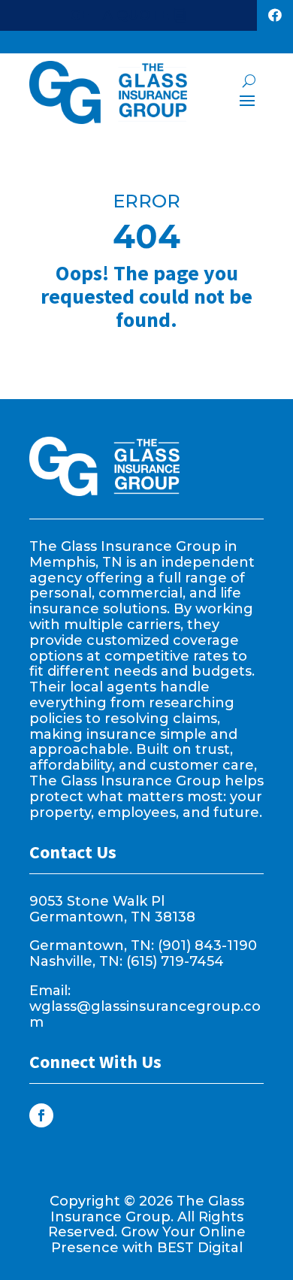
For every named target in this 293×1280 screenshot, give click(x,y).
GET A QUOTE (119, 15)
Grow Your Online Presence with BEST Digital (148, 1240)
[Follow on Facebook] (41, 1115)
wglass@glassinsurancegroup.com (145, 1014)
